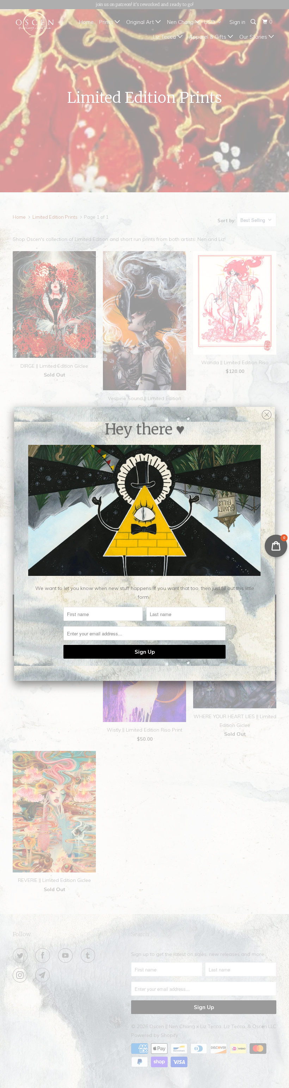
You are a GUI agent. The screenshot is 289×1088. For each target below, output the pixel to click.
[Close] (266, 413)
